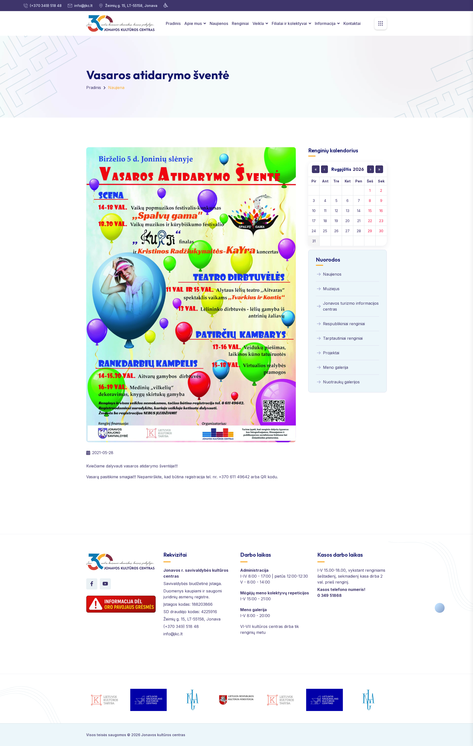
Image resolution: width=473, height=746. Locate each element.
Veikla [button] (259, 23)
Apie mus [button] (193, 23)
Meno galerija (335, 367)
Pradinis (173, 23)
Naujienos (219, 23)
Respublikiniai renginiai (344, 323)
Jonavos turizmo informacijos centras (351, 306)
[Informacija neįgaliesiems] (166, 5)
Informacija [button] (326, 23)
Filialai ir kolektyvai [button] (290, 23)
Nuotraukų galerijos (341, 381)
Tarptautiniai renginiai (343, 338)
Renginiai (240, 23)
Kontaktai (352, 23)
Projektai (331, 352)
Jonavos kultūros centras (163, 735)
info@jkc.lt (83, 5)
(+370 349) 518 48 (46, 5)
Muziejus (331, 288)
